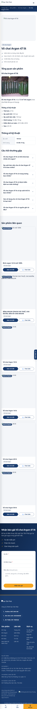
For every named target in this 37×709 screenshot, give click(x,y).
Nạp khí (29, 635)
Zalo (17, 707)
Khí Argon (4, 633)
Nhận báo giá (18, 585)
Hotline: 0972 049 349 (11, 611)
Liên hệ (16, 641)
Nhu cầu (11, 570)
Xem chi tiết (10, 270)
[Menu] (34, 3)
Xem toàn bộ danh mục (5, 642)
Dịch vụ (16, 636)
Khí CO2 (3, 636)
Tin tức (16, 638)
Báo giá (30, 707)
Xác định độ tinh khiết (30, 648)
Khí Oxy (3, 630)
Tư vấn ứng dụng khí (30, 631)
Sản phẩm (13, 8)
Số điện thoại (8, 562)
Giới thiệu (17, 633)
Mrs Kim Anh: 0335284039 (13, 616)
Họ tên (6, 554)
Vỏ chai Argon (22, 8)
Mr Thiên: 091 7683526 (12, 620)
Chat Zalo (27, 270)
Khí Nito (3, 638)
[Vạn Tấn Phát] (6, 3)
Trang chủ (4, 8)
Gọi (6, 707)
